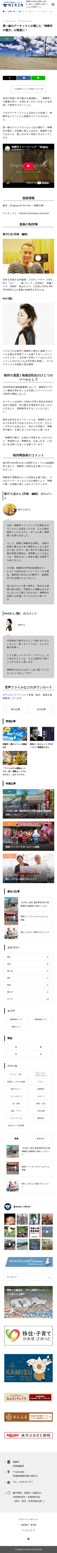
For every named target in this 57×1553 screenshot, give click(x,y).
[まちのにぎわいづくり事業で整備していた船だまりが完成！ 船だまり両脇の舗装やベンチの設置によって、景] (22, 1244)
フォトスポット (16, 1096)
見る (9, 824)
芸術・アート (16, 1111)
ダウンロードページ (13, 695)
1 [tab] (23, 1314)
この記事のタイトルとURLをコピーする (29, 89)
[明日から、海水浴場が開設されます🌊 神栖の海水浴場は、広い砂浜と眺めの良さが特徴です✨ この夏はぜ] (47, 1231)
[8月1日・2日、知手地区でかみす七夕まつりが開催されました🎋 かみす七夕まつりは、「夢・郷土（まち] (47, 1219)
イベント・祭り (16, 1074)
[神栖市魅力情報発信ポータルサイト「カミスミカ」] (13, 4)
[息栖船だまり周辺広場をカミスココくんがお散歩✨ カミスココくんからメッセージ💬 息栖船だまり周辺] (9, 1244)
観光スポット (16, 1089)
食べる (9, 856)
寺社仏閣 (41, 1111)
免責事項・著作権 (28, 1525)
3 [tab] (28, 1314)
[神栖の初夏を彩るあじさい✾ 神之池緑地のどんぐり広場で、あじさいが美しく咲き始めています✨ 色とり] (34, 1244)
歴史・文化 (40, 1103)
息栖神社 (41, 1089)
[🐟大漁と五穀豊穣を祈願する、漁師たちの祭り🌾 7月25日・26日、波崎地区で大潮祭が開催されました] (22, 1231)
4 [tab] (31, 1314)
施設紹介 (41, 1118)
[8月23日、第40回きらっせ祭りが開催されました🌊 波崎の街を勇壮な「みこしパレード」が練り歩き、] (22, 1219)
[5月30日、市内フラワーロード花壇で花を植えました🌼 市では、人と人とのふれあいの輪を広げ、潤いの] (47, 1244)
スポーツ (41, 1096)
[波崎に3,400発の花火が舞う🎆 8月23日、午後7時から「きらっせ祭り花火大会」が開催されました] (9, 1219)
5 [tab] (33, 1314)
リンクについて (28, 1530)
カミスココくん (16, 1118)
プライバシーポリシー (28, 1519)
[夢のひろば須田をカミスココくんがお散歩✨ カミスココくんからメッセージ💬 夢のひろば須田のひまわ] (9, 1231)
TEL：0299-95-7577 (23, 1482)
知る (6, 39)
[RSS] (28, 1538)
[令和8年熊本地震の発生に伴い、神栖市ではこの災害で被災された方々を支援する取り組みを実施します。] (34, 1231)
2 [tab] (26, 1314)
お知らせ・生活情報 (16, 1125)
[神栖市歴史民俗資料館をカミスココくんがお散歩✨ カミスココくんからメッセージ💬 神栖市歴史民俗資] (34, 1219)
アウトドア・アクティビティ (41, 1074)
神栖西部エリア (16, 1019)
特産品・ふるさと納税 (16, 1082)
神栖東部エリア (41, 1019)
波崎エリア (16, 1027)
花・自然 (16, 1103)
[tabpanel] (28, 1302)
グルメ (41, 1082)
